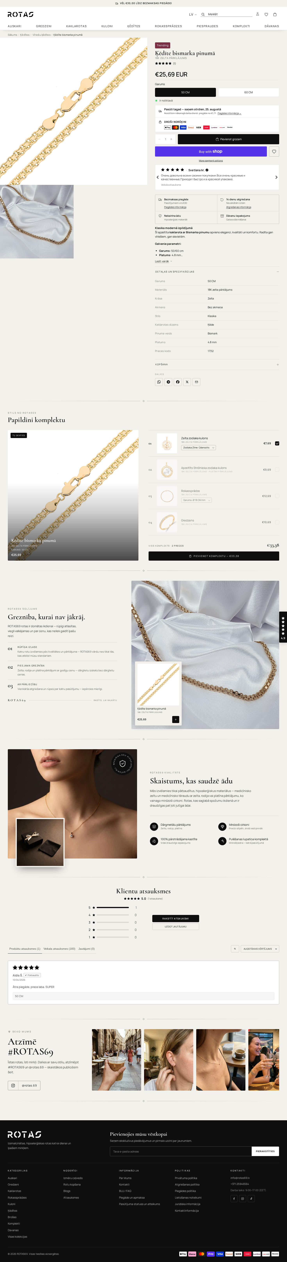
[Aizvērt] (218, 603)
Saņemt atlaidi (104, 650)
